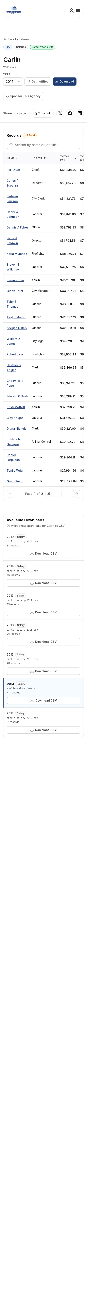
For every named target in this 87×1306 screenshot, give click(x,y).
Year (6, 74)
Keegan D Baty (17, 328)
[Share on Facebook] (70, 113)
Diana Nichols (17, 428)
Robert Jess (15, 354)
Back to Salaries (18, 39)
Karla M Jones (17, 253)
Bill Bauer (13, 170)
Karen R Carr (15, 280)
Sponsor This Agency (25, 96)
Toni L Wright (16, 470)
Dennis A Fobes (18, 227)
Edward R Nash (17, 396)
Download (67, 81)
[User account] (71, 10)
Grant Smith (15, 481)
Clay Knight (15, 418)
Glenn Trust (15, 291)
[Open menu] (78, 10)
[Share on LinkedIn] (80, 113)
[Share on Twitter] (60, 113)
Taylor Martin (16, 317)
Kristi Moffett (16, 407)
